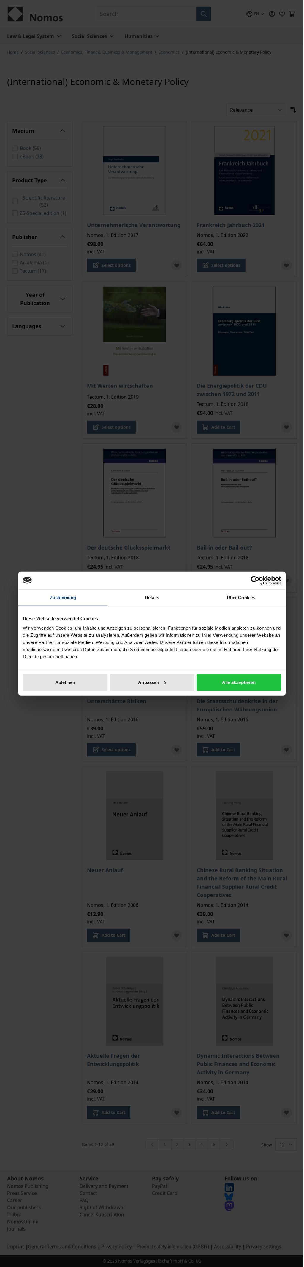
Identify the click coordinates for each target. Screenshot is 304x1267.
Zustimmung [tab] (63, 597)
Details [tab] (152, 597)
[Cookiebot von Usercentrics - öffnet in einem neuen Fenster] (255, 580)
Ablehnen (65, 681)
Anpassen (148, 681)
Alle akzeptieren (239, 681)
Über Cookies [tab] (241, 597)
